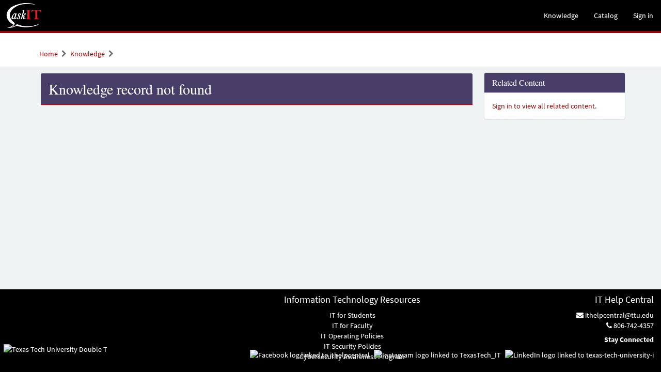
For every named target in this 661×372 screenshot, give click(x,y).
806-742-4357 (633, 325)
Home (48, 53)
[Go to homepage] (24, 15)
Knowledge (87, 53)
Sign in (643, 15)
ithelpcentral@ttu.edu (619, 315)
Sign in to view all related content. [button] (544, 106)
